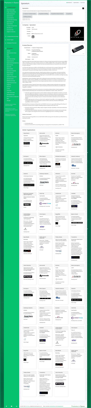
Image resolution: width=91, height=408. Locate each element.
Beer (8, 98)
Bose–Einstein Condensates (13, 96)
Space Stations (10, 15)
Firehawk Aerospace (60, 156)
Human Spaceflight (11, 9)
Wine (8, 54)
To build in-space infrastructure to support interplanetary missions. (36, 11)
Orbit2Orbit (58, 193)
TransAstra (74, 237)
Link (83, 53)
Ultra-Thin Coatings (11, 58)
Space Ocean (74, 214)
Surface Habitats (10, 17)
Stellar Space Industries (43, 237)
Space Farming (10, 64)
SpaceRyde (26, 237)
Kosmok (73, 173)
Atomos (57, 133)
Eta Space (26, 156)
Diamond (9, 86)
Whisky (8, 56)
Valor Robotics (27, 265)
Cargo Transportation (11, 11)
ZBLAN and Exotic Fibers (11, 52)
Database (70, 2)
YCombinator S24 (29, 123)
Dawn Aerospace (75, 133)
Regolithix (57, 214)
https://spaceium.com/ (37, 33)
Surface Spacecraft (11, 13)
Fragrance (9, 84)
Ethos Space (43, 156)
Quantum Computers (11, 70)
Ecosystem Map (10, 29)
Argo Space (26, 133)
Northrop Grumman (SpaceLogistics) (28, 194)
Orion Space (43, 214)
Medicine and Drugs (11, 80)
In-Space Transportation (12, 25)
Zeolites (8, 51)
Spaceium (25, 3)
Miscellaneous (10, 27)
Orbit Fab (42, 193)
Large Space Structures (11, 82)
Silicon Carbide (10, 68)
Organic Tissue (10, 74)
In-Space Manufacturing (12, 19)
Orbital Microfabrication (12, 76)
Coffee (8, 88)
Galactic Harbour (75, 156)
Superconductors (10, 60)
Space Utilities (10, 23)
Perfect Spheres (10, 72)
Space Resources (10, 21)
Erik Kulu (27, 406)
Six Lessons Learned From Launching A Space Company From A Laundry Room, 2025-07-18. (44, 124)
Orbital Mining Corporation (27, 214)
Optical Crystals (10, 78)
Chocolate (9, 90)
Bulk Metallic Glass (10, 94)
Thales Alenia (58, 237)
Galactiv (26, 173)
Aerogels (8, 100)
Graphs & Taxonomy (11, 31)
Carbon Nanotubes (11, 92)
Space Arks (9, 66)
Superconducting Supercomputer (13, 62)
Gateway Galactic (44, 173)
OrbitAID (73, 193)
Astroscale (42, 133)
